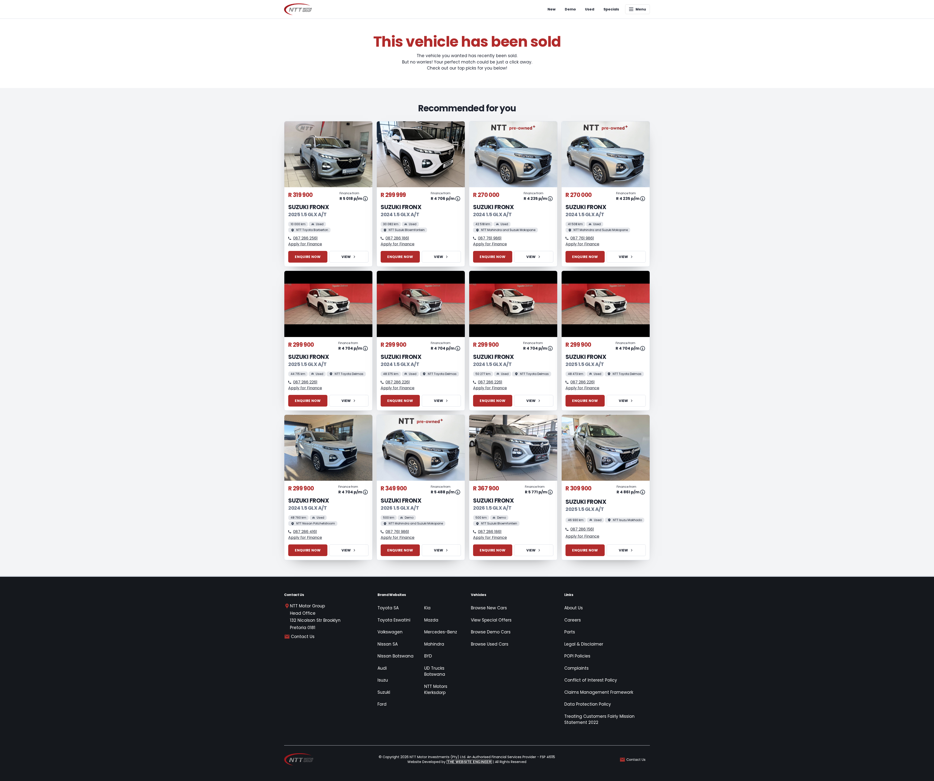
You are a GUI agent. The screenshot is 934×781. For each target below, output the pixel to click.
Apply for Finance (305, 244)
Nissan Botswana (395, 656)
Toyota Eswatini (393, 620)
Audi (382, 668)
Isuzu (382, 680)
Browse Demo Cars (491, 632)
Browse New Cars (489, 608)
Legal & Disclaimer (583, 644)
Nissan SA (387, 644)
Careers (572, 620)
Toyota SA (388, 608)
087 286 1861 (397, 238)
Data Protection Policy (587, 704)
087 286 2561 (305, 238)
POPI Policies (577, 656)
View (346, 256)
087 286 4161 (305, 531)
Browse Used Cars (489, 644)
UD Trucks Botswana (434, 671)
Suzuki (383, 692)
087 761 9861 (490, 238)
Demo (570, 9)
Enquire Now (308, 256)
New (552, 9)
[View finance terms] (365, 198)
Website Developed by (449, 761)
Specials (611, 9)
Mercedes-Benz (440, 632)
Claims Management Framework (598, 692)
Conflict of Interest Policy (590, 680)
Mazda (431, 620)
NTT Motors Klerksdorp (435, 689)
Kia (427, 608)
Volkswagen (390, 632)
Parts (569, 632)
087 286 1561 (582, 529)
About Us (573, 608)
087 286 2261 (305, 382)
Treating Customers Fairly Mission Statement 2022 (599, 719)
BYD (428, 656)
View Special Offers (491, 620)
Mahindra (434, 644)
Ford (381, 704)
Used (589, 9)
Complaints (576, 668)
